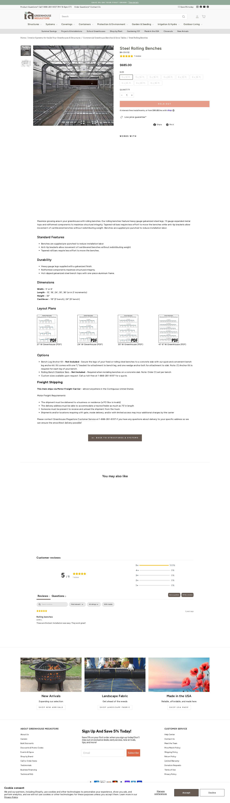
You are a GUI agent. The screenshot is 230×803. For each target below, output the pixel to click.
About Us (24, 734)
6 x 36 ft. (155, 83)
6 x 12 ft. (182, 77)
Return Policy (170, 756)
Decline (212, 792)
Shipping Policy (171, 752)
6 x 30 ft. (141, 83)
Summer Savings (49, 31)
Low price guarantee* (135, 117)
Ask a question (174, 595)
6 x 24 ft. (126, 83)
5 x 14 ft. (140, 77)
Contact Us (170, 739)
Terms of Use (170, 770)
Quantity (125, 90)
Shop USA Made (179, 707)
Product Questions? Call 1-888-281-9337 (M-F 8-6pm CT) (46, 7)
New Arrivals (182, 31)
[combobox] (123, 16)
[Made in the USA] (179, 675)
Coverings (67, 24)
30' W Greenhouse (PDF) (130, 344)
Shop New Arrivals (51, 707)
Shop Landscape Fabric (115, 707)
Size (122, 72)
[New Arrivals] (51, 675)
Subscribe (133, 752)
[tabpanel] (115, 619)
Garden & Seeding (142, 24)
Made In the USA (152, 31)
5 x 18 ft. (154, 77)
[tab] (59, 596)
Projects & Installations (71, 31)
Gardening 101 (133, 31)
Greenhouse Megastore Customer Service (74, 419)
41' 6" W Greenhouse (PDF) (172, 344)
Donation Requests (173, 765)
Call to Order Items (28, 761)
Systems (50, 24)
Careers (23, 739)
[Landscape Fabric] (115, 675)
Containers (85, 24)
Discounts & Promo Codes (31, 748)
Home (23, 38)
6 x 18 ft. (196, 77)
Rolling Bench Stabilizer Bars (55, 372)
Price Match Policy (172, 748)
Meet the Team (171, 743)
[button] (155, 565)
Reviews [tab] (44, 595)
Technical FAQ (26, 774)
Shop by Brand (26, 756)
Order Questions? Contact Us (87, 7)
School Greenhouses (96, 31)
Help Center (170, 734)
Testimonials (25, 765)
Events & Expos (27, 752)
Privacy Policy (11, 797)
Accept (186, 792)
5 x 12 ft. (126, 77)
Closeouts (168, 31)
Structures (34, 24)
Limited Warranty (172, 761)
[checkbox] (108, 604)
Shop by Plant (116, 31)
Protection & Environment (111, 24)
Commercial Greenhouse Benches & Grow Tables (104, 38)
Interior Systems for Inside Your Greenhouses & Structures (54, 38)
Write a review (187, 595)
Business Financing (28, 770)
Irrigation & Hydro (168, 24)
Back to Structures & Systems (116, 438)
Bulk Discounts (27, 743)
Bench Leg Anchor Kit (52, 361)
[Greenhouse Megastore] (37, 15)
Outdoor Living (192, 24)
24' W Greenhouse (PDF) (90, 344)
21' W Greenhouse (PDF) (49, 344)
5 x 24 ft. (168, 77)
